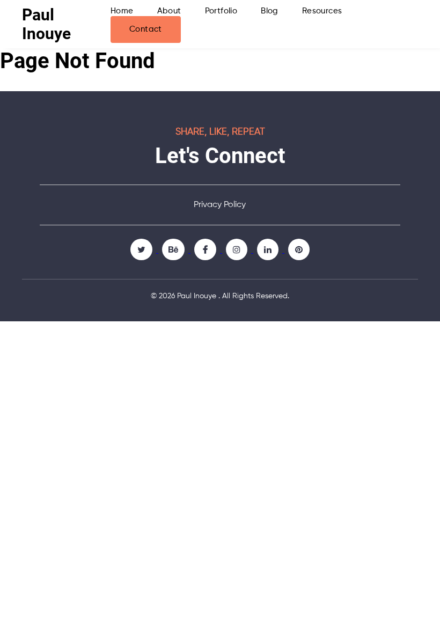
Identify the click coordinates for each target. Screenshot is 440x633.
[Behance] (174, 250)
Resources (322, 11)
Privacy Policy (220, 205)
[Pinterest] (298, 250)
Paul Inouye (46, 24)
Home (122, 11)
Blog (269, 11)
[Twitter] (142, 250)
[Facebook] (206, 250)
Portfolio (221, 11)
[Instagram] (237, 250)
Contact (145, 29)
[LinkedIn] (268, 250)
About (169, 11)
